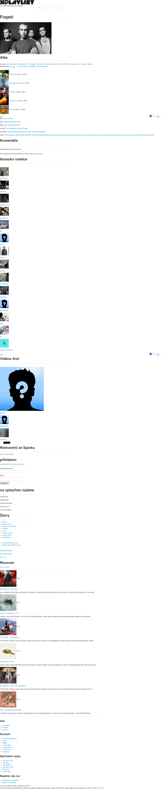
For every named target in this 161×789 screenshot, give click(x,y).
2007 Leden (4, 454)
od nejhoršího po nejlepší (26, 66)
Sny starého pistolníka (17, 686)
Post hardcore (8, 118)
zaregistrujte (38, 153)
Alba (6, 8)
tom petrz (3, 439)
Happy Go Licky (98, 135)
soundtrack (57, 64)
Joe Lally (126, 135)
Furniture (12, 92)
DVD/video (66, 64)
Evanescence (4, 589)
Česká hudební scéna (10, 543)
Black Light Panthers (18, 135)
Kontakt (5, 727)
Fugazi (68, 135)
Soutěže (29, 8)
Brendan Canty (30, 135)
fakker (5, 743)
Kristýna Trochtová (6, 350)
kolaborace (75, 64)
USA (152, 135)
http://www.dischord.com (12, 125)
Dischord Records (59, 135)
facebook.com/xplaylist (10, 780)
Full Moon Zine (8, 760)
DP (1, 231)
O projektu (6, 725)
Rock (4, 522)
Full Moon (35, 8)
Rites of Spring (145, 135)
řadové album (21, 64)
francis (2, 257)
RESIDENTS (4, 426)
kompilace (49, 64)
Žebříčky (17, 8)
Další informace (98, 788)
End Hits (12, 109)
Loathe (2, 613)
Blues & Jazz (7, 524)
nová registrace (5, 464)
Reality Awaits (14, 637)
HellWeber (3, 297)
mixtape (83, 64)
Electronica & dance (10, 526)
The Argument (14, 83)
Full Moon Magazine (10, 738)
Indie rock (7, 122)
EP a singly (31, 64)
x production (7, 765)
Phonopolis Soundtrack (13, 710)
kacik (2, 323)
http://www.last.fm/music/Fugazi (17, 128)
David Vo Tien (5, 205)
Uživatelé (23, 8)
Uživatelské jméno (7, 468)
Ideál (12, 661)
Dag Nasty (48, 135)
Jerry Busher (118, 135)
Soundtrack (7, 537)
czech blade (7, 745)
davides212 (4, 218)
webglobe (6, 752)
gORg (2, 271)
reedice (89, 64)
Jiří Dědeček (4, 686)
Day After (6, 763)
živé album (40, 64)
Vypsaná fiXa (4, 661)
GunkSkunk (4, 284)
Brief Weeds (40, 135)
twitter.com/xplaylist (9, 782)
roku (11, 66)
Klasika (5, 528)
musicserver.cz (8, 747)
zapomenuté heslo (17, 464)
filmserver (6, 769)
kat (1, 337)
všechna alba (11, 64)
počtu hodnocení (42, 66)
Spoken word (15, 122)
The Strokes (4, 637)
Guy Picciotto (87, 135)
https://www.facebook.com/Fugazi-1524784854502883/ (27, 131)
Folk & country (8, 533)
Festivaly (11, 8)
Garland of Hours (77, 135)
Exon (2, 244)
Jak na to (3, 557)
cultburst (3, 191)
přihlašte (26, 153)
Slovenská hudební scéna (12, 545)
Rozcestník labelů (6, 554)
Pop (4, 531)
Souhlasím (89, 788)
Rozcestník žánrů (6, 550)
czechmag (6, 771)
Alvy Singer (4, 178)
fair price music (8, 767)
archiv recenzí (5, 567)
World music (7, 535)
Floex (2, 710)
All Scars (7, 135)
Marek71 (3, 413)
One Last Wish (134, 135)
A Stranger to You (12, 613)
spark (5, 741)
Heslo (2, 475)
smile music (7, 749)
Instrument (13, 100)
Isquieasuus (4, 310)
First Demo (13, 74)
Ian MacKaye (108, 135)
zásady (5, 730)
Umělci (2, 8)
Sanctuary (14, 589)
